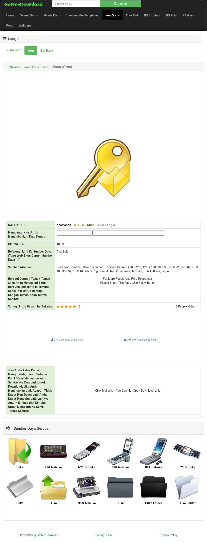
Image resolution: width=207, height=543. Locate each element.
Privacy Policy (168, 535)
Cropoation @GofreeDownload (38, 535)
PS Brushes (152, 15)
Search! (122, 4)
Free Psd (132, 15)
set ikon (46, 50)
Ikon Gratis (114, 15)
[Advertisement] (103, 102)
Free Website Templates (82, 15)
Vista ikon (13, 50)
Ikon (45, 67)
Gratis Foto (52, 15)
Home (10, 15)
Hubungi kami (103, 535)
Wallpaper (26, 25)
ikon (30, 50)
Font (9, 25)
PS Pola (171, 15)
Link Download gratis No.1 (68, 339)
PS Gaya (188, 15)
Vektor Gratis (29, 15)
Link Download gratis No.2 (141, 339)
